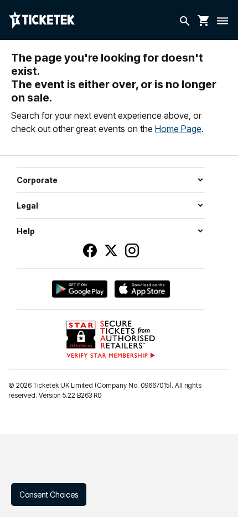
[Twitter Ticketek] (111, 250)
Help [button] (26, 231)
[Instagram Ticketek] (132, 250)
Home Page (178, 128)
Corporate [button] (37, 180)
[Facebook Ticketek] (90, 250)
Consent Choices (48, 494)
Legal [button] (27, 205)
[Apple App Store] (142, 289)
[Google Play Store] (79, 289)
